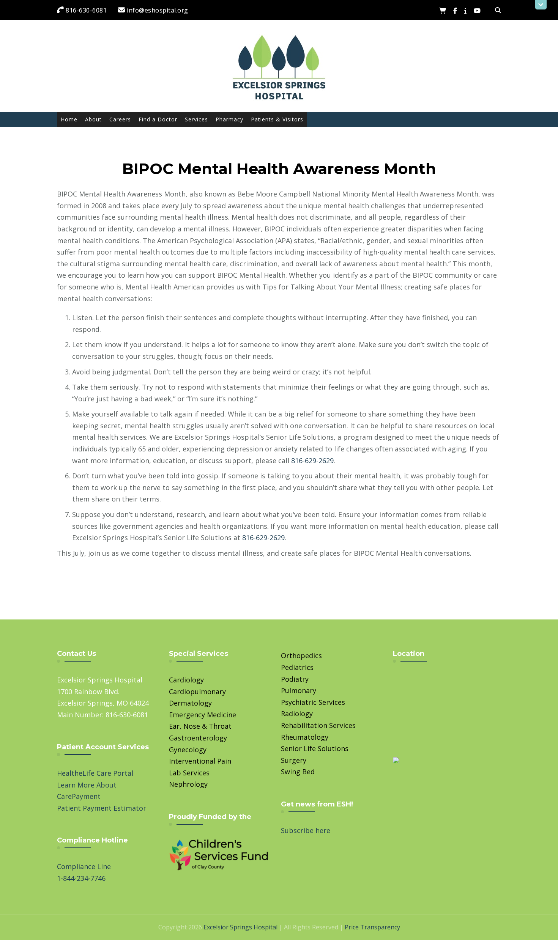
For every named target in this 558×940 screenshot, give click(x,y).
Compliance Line (84, 866)
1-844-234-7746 (81, 878)
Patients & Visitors (277, 119)
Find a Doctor (158, 119)
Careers (120, 119)
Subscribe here (305, 830)
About (93, 119)
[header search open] (498, 10)
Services (196, 119)
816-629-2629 (312, 460)
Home (69, 119)
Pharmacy (229, 119)
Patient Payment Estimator (101, 808)
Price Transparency (372, 927)
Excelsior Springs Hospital (240, 927)
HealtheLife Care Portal (95, 773)
